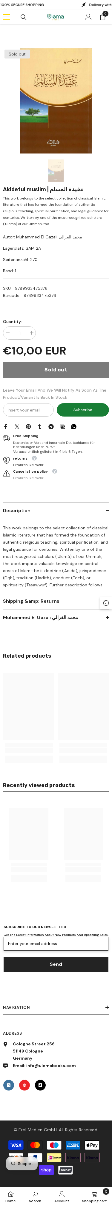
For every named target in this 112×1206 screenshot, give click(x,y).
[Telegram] (51, 426)
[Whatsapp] (73, 426)
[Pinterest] (28, 426)
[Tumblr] (39, 426)
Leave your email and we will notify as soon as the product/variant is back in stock (54, 393)
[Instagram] (8, 1085)
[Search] (23, 17)
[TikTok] (40, 1085)
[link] (29, 750)
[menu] (6, 16)
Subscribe (82, 409)
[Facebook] (5, 426)
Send (56, 964)
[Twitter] (17, 426)
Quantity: (12, 321)
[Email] (62, 426)
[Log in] (88, 17)
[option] (56, 100)
